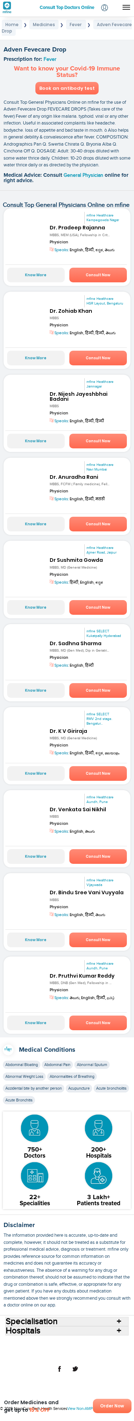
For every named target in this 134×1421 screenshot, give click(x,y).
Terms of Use (50, 1355)
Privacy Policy (81, 1355)
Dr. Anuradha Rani (74, 477)
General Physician (84, 175)
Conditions (27, 1349)
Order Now (112, 1406)
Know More (35, 275)
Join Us (24, 1355)
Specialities (114, 1344)
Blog (113, 1349)
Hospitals (68, 1344)
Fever (50, 59)
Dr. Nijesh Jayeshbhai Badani (79, 396)
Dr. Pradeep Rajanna (77, 227)
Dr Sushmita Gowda (76, 560)
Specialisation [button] (32, 1321)
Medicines (53, 1349)
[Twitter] (75, 1373)
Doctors (90, 1344)
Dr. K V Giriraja (68, 731)
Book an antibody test (67, 88)
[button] (104, 8)
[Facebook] (59, 1373)
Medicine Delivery (86, 1349)
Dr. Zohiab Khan (71, 311)
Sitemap (108, 1355)
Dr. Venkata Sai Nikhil (78, 809)
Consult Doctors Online (31, 1344)
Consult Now (98, 275)
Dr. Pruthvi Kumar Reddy (82, 975)
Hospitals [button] (23, 1330)
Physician (59, 242)
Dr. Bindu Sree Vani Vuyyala (87, 892)
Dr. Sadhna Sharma (75, 643)
